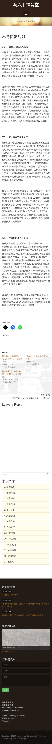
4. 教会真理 (9, 504)
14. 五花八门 (10, 562)
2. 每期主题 (9, 492)
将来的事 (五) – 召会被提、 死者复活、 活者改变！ (12, 374)
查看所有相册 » (7, 651)
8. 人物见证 (9, 527)
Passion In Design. (19, 739)
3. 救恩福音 (9, 498)
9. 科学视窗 (9, 533)
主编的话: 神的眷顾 (10, 595)
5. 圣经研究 (9, 510)
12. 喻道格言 (10, 550)
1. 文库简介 (9, 487)
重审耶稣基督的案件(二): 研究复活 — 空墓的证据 (12, 359)
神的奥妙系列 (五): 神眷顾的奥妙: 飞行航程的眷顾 (22, 615)
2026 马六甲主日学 (9, 647)
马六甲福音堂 (26, 4)
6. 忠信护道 (9, 516)
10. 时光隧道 (10, 539)
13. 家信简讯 (10, 556)
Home (19, 21)
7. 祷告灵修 (9, 521)
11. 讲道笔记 (10, 544)
